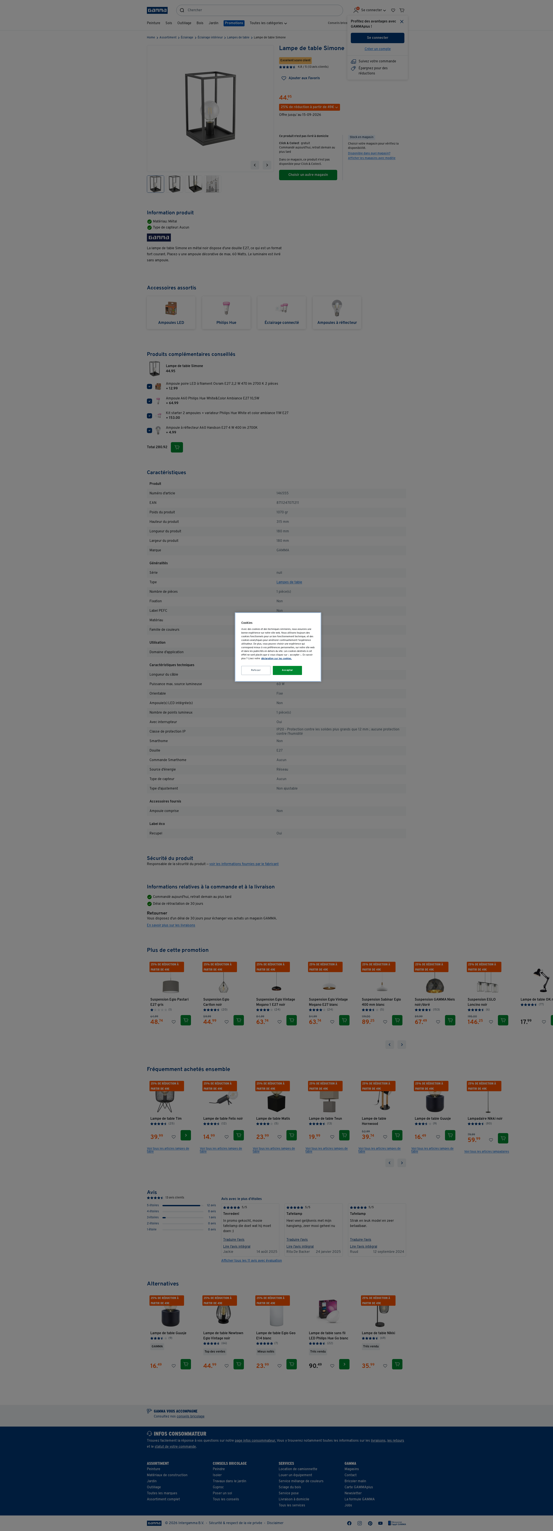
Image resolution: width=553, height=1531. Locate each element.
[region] (278, 647)
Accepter (287, 670)
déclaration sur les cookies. (276, 658)
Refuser (256, 670)
